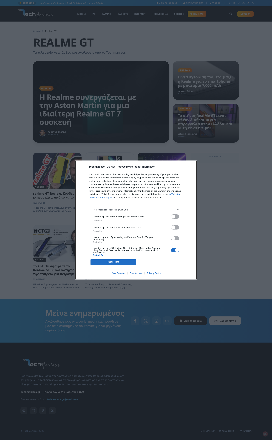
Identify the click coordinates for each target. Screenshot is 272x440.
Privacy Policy (154, 273)
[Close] (190, 167)
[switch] (175, 216)
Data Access (136, 273)
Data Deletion (118, 273)
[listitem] (136, 209)
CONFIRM (113, 262)
